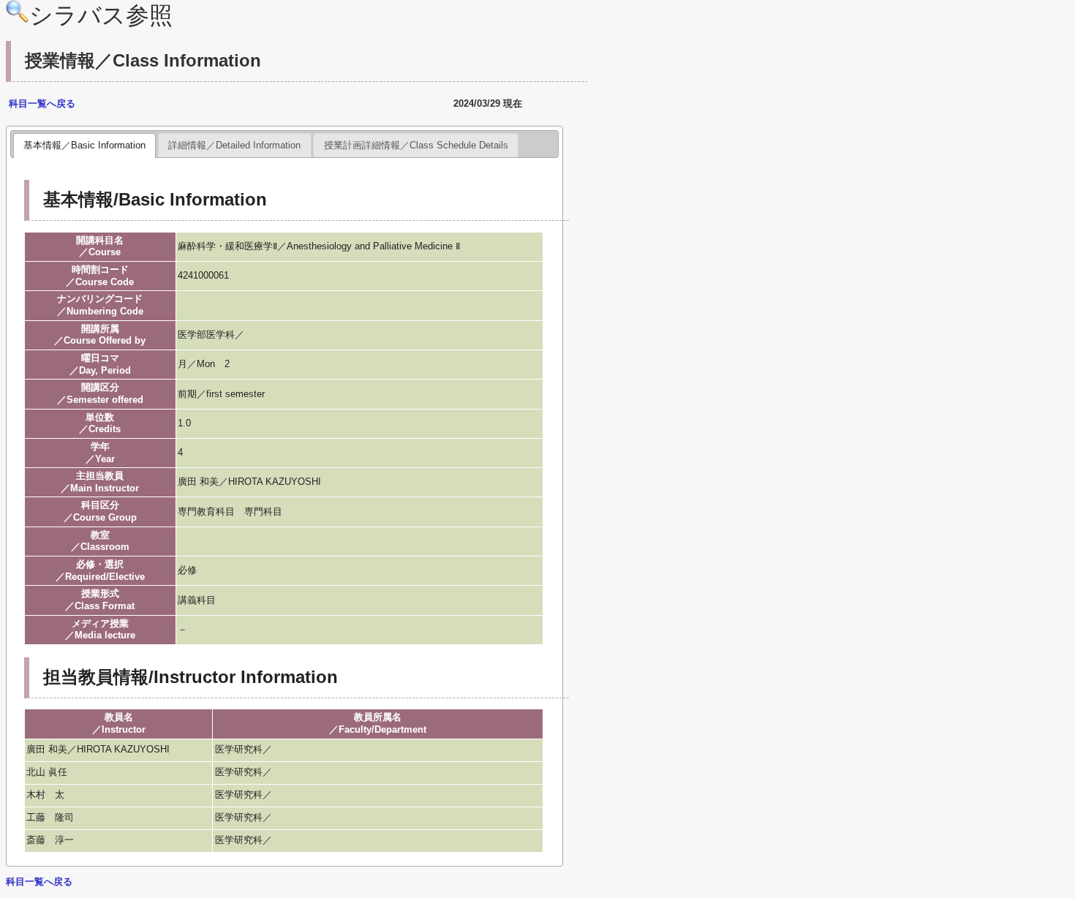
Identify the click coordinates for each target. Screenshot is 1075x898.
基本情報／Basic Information (84, 145)
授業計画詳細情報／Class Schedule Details (416, 145)
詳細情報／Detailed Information (234, 145)
